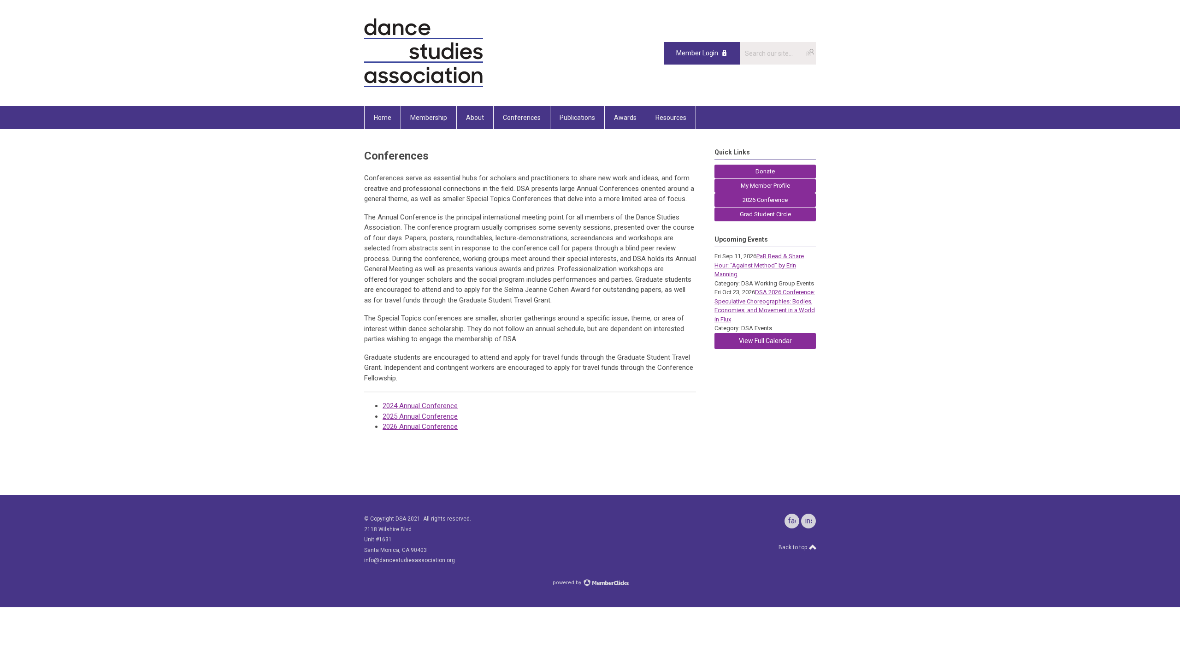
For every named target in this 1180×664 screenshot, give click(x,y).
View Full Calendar (765, 340)
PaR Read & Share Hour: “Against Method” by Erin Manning (759, 265)
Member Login (697, 53)
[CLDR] (423, 85)
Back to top (793, 547)
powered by (568, 583)
